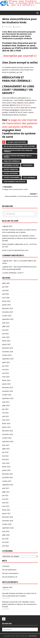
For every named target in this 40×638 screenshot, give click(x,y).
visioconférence (29, 177)
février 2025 (6, 341)
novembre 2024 (7, 352)
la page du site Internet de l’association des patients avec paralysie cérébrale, (19, 123)
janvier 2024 (6, 384)
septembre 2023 (7, 398)
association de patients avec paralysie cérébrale (18, 151)
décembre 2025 (7, 308)
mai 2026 (5, 290)
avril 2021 (5, 503)
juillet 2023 (6, 405)
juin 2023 (5, 409)
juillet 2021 (6, 492)
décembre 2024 (7, 348)
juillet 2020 (6, 535)
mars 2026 (5, 298)
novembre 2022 (7, 434)
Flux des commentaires (10, 573)
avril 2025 (5, 334)
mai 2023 (5, 413)
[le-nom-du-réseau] (3, 619)
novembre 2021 (7, 477)
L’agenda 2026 (7, 226)
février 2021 (6, 510)
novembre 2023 (7, 391)
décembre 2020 (7, 517)
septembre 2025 (7, 319)
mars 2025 (5, 337)
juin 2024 (5, 366)
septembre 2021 (7, 485)
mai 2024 (5, 369)
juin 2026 (5, 287)
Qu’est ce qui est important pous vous (15, 250)
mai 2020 (5, 542)
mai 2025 (5, 330)
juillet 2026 (6, 283)
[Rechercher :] (20, 214)
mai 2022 (5, 456)
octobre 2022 (6, 438)
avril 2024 (5, 373)
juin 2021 (5, 495)
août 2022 (5, 445)
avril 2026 (5, 294)
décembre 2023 (7, 387)
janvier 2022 (6, 470)
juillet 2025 (6, 326)
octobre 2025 (6, 316)
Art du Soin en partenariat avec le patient (19, 146)
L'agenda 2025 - (7, 261)
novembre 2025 (7, 312)
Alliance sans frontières (17, 142)
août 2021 (5, 488)
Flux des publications (9, 570)
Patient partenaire (11, 173)
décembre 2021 (7, 474)
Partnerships (27, 165)
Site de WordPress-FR (9, 577)
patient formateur (11, 169)
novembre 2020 (7, 521)
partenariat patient (11, 165)
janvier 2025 (6, 344)
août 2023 (5, 402)
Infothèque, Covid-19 (16, 273)
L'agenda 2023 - (7, 267)
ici (20, 55)
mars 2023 (5, 420)
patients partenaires (11, 177)
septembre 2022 (7, 441)
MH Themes (33, 636)
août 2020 (5, 531)
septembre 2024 (7, 359)
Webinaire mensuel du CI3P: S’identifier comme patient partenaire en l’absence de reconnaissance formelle (19, 238)
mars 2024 (5, 377)
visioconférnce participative (14, 182)
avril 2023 (5, 416)
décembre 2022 (7, 431)
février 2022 (6, 467)
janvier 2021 (6, 513)
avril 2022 (5, 459)
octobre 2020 (6, 524)
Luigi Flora (18, 27)
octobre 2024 (6, 355)
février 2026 (6, 301)
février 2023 (6, 423)
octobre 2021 (6, 481)
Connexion (5, 566)
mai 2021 (5, 499)
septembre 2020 (7, 528)
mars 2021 (5, 506)
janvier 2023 (6, 427)
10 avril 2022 (8, 27)
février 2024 (6, 380)
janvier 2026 (6, 305)
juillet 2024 (6, 362)
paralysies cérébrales (12, 161)
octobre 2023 (6, 395)
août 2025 (5, 323)
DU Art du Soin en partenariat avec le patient (17, 156)
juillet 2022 (6, 449)
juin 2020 (5, 539)
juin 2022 (5, 452)
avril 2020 (5, 546)
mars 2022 (5, 463)
